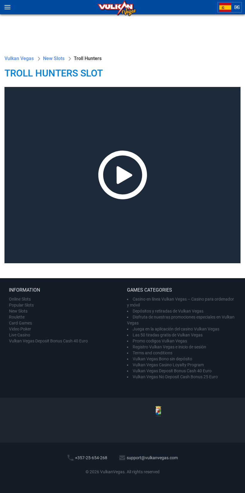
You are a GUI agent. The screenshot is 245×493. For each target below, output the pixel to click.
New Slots (18, 311)
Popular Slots (21, 305)
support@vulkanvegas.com (152, 457)
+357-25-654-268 (91, 457)
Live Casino (19, 335)
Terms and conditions (152, 352)
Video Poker (20, 329)
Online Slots (20, 299)
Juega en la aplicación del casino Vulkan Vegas (176, 329)
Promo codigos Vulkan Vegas (160, 341)
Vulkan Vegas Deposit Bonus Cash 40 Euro (48, 341)
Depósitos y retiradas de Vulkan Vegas (168, 311)
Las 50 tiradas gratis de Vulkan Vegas (168, 335)
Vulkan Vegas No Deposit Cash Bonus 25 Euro (175, 376)
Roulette (16, 317)
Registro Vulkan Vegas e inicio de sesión (169, 347)
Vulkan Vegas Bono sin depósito (162, 358)
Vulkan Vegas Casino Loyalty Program (168, 364)
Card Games (20, 323)
